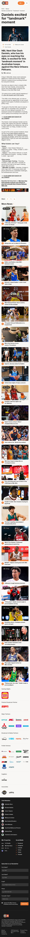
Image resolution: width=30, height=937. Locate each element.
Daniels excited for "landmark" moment (13, 10)
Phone (3, 888)
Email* (3, 881)
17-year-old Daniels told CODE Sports (13, 95)
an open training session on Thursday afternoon (13, 134)
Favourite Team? (6, 896)
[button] (21, 3)
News (7, 8)
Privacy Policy (14, 904)
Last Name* (5, 874)
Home (3, 8)
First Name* (5, 867)
